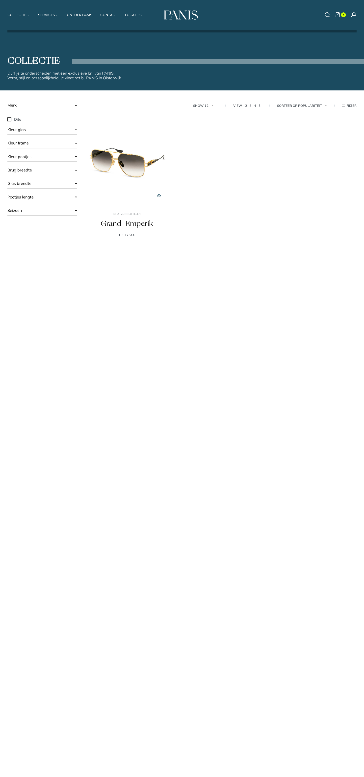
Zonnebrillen (131, 214)
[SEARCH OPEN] (327, 15)
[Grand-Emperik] (127, 162)
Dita (116, 214)
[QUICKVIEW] (159, 195)
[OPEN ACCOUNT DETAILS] (354, 15)
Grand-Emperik (127, 224)
